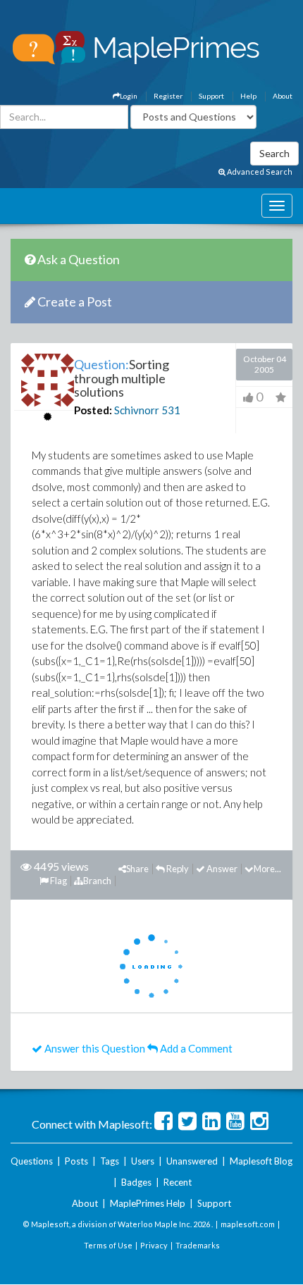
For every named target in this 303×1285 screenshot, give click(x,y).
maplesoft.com (248, 1224)
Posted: (93, 410)
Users (142, 1161)
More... (267, 868)
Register (168, 96)
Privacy (154, 1245)
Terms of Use (108, 1245)
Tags (109, 1161)
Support (211, 96)
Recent (177, 1182)
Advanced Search (258, 171)
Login (128, 96)
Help (248, 96)
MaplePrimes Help (147, 1203)
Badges (136, 1182)
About (282, 96)
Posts (76, 1161)
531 (170, 410)
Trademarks (197, 1245)
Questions (32, 1161)
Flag (58, 880)
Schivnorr (136, 410)
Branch (97, 880)
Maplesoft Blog (261, 1161)
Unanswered (192, 1161)
